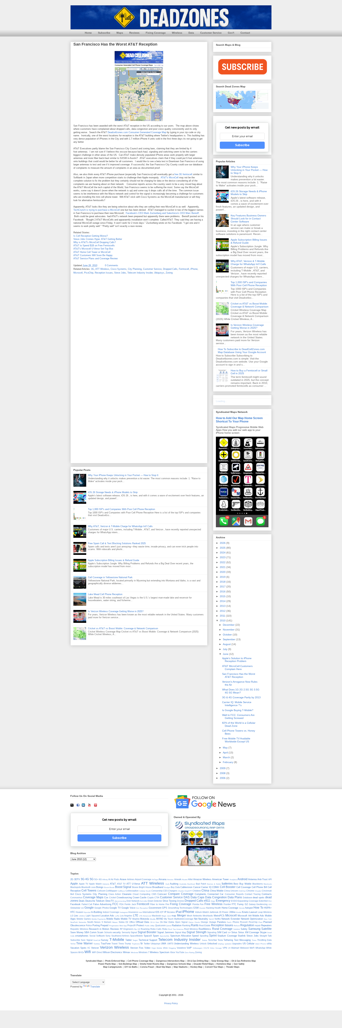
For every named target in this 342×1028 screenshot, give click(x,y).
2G (71, 879)
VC (88, 948)
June (226, 654)
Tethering (228, 940)
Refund (237, 926)
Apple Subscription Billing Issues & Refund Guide (113, 560)
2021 (223, 567)
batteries (227, 883)
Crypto (150, 897)
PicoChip (88, 272)
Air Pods (115, 879)
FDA (121, 904)
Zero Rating (190, 952)
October (228, 634)
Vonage (218, 948)
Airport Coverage (143, 879)
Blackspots (75, 887)
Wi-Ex (81, 952)
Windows (134, 952)
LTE (135, 915)
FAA (270, 901)
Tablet (128, 940)
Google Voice (128, 907)
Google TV (115, 907)
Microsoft (242, 915)
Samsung (254, 928)
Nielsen (107, 922)
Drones (180, 901)
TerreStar (212, 940)
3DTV (77, 879)
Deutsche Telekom (95, 901)
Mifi (250, 915)
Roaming (145, 929)
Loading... (221, 401)
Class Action (114, 894)
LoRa (117, 916)
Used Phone (260, 944)
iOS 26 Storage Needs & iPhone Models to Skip (113, 492)
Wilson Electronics (112, 952)
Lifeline (82, 916)
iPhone (194, 269)
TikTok (73, 944)
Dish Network (132, 901)
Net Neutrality (201, 918)
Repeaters (266, 925)
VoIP (189, 948)
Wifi (87, 952)
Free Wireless (213, 904)
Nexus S (98, 922)
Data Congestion (216, 897)
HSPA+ (268, 907)
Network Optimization (252, 918)
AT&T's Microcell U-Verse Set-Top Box (93, 248)
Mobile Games (84, 919)
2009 (223, 768)
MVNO (159, 918)
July (225, 649)
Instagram (124, 912)
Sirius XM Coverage (248, 932)
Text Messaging (242, 940)
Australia (182, 884)
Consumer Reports (234, 894)
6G (100, 879)
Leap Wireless (265, 912)
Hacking (210, 908)
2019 (223, 576)
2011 (223, 615)
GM (82, 908)
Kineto (245, 912)
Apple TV (83, 884)
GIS (270, 904)
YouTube (180, 952)
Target (135, 940)
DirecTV (109, 901)
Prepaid (104, 925)
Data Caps (197, 897)
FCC (115, 904)
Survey (104, 940)
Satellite (266, 928)
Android (242, 879)
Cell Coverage (243, 887)
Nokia (122, 922)
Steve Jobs (120, 272)
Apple (74, 883)
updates (228, 944)
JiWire (232, 912)
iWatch (205, 912)
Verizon (95, 948)
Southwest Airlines (120, 936)
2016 (223, 591)
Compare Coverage (180, 893)
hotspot (249, 907)
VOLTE (206, 948)
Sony (107, 936)
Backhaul (191, 884)
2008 (223, 773)
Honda (242, 908)
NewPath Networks (78, 922)
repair (258, 925)
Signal (134, 932)
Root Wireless (191, 929)
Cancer (197, 887)
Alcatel (184, 879)
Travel (115, 943)
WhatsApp (260, 948)
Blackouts (268, 884)
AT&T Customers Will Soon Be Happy (93, 255)
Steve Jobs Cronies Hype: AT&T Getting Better (97, 239)
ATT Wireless (102, 269)
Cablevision (186, 887)
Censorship (157, 891)
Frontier (227, 904)
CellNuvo (121, 891)
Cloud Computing (141, 894)
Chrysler (258, 891)
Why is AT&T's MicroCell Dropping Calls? (94, 242)
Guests (202, 908)
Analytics (233, 879)
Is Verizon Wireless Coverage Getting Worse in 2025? (115, 611)
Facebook (75, 904)
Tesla (220, 940)
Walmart (235, 948)
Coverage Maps (93, 897)
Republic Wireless (79, 929)
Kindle (238, 912)
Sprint (213, 935)
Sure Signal (86, 940)
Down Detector (155, 901)
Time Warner (84, 943)
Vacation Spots (78, 948)
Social (92, 936)
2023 (223, 557)
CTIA (156, 897)
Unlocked (212, 943)
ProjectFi (131, 925)
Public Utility (149, 926)
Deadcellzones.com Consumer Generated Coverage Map (137, 132)
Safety (244, 929)
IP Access (169, 912)
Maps (119, 32)
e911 (207, 900)
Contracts (267, 894)
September (229, 639)
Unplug (221, 944)
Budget (167, 887)
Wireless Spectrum (159, 952)
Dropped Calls (170, 269)
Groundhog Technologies (180, 908)
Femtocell (184, 269)
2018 (223, 581)
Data (191, 32)
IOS (157, 912)
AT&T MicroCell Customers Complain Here (237, 668)
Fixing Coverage (156, 32)
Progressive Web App (118, 926)
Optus (190, 922)
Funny (240, 904)
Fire (167, 904)
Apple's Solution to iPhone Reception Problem (237, 660)
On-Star (163, 922)
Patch (229, 922)
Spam (156, 935)
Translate (95, 986)
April (226, 752)
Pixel (260, 922)
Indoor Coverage (111, 912)
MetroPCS (219, 915)
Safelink (236, 929)
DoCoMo (143, 901)
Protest (140, 925)
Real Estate (204, 925)
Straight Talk (266, 936)
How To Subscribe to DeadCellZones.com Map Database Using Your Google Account (242, 351)
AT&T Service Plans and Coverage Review (95, 258)
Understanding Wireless (186, 943)
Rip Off (137, 929)
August (227, 644)
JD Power (223, 912)
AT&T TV (121, 884)
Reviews (134, 32)
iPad (179, 911)
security (117, 932)
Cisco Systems (118, 269)
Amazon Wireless (202, 879)
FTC (234, 904)
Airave (123, 879)
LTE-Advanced (145, 916)
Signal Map (180, 932)
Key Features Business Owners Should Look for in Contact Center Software (248, 218)
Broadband (157, 887)
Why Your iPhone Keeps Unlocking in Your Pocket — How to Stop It (123, 475)
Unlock (203, 943)
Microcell (78, 272)
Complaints (200, 894)
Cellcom (101, 891)
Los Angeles (126, 915)
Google (89, 907)
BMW (93, 887)
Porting (96, 925)
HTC (72, 912)
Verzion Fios (136, 948)
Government (155, 907)
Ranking (186, 925)
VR (229, 948)
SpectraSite (164, 936)
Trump (128, 943)
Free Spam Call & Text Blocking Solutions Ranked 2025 (117, 543)
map (174, 915)
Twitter (147, 943)
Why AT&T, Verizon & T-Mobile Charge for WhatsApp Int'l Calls (120, 526)
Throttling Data (264, 940)
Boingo (99, 887)
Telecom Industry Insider (140, 272)
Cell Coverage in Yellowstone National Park (110, 577)
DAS (187, 897)
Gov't (231, 32)
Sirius (234, 932)
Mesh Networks (194, 915)
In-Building (96, 912)
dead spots (258, 897)
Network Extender (230, 918)
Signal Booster (147, 932)
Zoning (169, 272)
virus (165, 948)
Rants (194, 925)
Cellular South (145, 891)
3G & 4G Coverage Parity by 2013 (241, 697)
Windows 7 (144, 952)
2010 (223, 620)
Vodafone (181, 948)
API (270, 879)
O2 (126, 922)
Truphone (136, 944)
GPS (164, 907)
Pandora (221, 922)
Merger (181, 915)
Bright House (145, 887)
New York (268, 919)
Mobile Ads (258, 915)
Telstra (204, 940)
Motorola (144, 918)
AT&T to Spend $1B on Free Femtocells (94, 245)
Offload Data (142, 922)
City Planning (135, 269)
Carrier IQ (206, 887)
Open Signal (181, 922)
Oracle (197, 922)
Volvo (212, 948)
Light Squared (93, 915)
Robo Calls (155, 929)
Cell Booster (227, 886)
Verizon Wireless (114, 947)
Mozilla (153, 919)
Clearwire (126, 894)
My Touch (168, 919)
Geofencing (262, 904)
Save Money (77, 932)
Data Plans (235, 897)
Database (247, 897)
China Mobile (216, 890)
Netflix (218, 919)
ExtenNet (263, 901)
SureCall (96, 940)
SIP (229, 933)
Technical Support (148, 940)
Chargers (172, 891)
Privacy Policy (171, 1003)
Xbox (172, 952)
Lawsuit (253, 912)
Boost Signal (123, 886)
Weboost (244, 948)
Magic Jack (166, 916)
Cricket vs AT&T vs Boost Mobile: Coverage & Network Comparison (123, 628)
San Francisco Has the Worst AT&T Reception (238, 675)
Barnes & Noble (214, 884)
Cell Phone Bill (259, 887)
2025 (223, 547)
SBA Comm (90, 932)
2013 (223, 605)
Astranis (105, 884)
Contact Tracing (253, 894)
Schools (108, 932)
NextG (90, 922)
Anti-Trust (262, 879)
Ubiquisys (159, 272)
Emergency (223, 900)
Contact (245, 32)
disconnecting (120, 901)
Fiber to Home (157, 904)
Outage (212, 922)
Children (197, 891)
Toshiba (97, 944)
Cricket (112, 897)
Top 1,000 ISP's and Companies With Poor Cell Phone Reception (121, 509)
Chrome (250, 891)
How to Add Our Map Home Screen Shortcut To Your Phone (239, 419)
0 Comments (111, 265)
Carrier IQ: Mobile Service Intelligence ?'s (236, 704)
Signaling (211, 932)
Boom (106, 887)
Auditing (174, 883)
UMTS (170, 943)
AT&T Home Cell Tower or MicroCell (91, 252)
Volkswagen (198, 948)
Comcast (162, 894)
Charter (181, 891)
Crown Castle (140, 897)
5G (92, 879)
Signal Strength (196, 932)
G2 (246, 904)
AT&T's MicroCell (169, 177)
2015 (223, 596)
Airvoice (170, 879)
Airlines (130, 879)
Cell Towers (88, 890)
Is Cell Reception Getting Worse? (90, 236)
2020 (223, 571)
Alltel (190, 879)
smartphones (81, 935)
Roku (164, 929)
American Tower (220, 879)
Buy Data (175, 887)
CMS (154, 894)
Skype (263, 932)
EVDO (234, 901)
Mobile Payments (99, 919)
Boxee (135, 887)
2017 (223, 586)
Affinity (105, 879)
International (149, 912)
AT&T (113, 883)
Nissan (115, 922)
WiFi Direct (97, 952)
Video (147, 948)
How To (258, 907)
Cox (106, 897)
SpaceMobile (136, 936)
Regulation (247, 925)
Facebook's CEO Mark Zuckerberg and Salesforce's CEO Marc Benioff (162, 213)
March (227, 757)
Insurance (133, 912)
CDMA (215, 887)
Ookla (171, 922)
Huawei (79, 912)
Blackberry (257, 884)
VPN (225, 948)
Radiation (177, 925)
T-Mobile (116, 939)
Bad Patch (201, 884)
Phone (236, 922)
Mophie (136, 919)
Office (132, 922)
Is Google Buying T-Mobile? (237, 710)
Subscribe (104, 32)
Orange (204, 922)
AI (109, 879)
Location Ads (107, 915)
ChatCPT (188, 891)
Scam (100, 932)
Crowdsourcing (124, 897)
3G (92, 269)
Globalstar (75, 908)
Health (217, 908)
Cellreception (132, 891)
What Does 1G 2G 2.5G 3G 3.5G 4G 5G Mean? (240, 691)
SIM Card (222, 932)
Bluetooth (86, 887)
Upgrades (237, 943)
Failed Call (87, 904)
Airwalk (177, 879)
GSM (196, 907)
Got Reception (142, 908)
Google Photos (101, 908)
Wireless (177, 32)
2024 (223, 552)
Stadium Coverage (227, 935)
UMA (163, 943)
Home (88, 32)
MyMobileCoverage (183, 919)
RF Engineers (126, 929)
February (228, 762)
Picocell (244, 922)
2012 (223, 610)
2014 (223, 601)
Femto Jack (130, 904)
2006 (223, 778)
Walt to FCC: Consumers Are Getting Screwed (238, 716)
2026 (223, 542)
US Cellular (248, 943)
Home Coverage (230, 907)
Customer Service (211, 32)
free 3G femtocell (183, 174)
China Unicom (231, 891)
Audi (167, 884)
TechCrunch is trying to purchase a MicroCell (96, 210)
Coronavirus (76, 897)
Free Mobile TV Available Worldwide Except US (236, 740)
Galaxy (252, 904)
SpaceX (148, 935)
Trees (121, 943)
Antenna (252, 879)
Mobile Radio (113, 918)
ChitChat (242, 891)
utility (269, 943)
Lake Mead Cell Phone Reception (105, 594)
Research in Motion (99, 929)
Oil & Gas (154, 922)
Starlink (242, 935)
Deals (82, 901)
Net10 (211, 919)
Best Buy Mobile (242, 883)
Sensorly (126, 932)
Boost (112, 887)
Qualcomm (160, 925)
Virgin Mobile (156, 948)
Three (254, 940)
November (229, 629)
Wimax (126, 952)
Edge (213, 901)
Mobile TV (126, 918)
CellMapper (111, 891)
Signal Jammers (165, 932)
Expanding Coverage (248, 901)
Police (89, 925)
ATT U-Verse (133, 883)
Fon (202, 904)
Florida (195, 904)
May (225, 747)
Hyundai (87, 912)
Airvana (162, 879)
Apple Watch (95, 884)
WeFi (252, 948)
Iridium (198, 912)
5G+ (96, 879)
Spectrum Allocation (180, 935)
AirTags (155, 879)
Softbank (100, 936)
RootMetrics (205, 929)
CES (165, 891)
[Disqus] (138, 323)
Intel (140, 912)
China (205, 890)
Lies (76, 915)
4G (87, 879)
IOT (162, 912)
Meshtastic (208, 915)
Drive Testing (169, 901)
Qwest (168, 926)
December (229, 624)
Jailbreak (213, 912)
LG (71, 915)
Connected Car (215, 894)
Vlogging (172, 948)
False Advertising (102, 904)
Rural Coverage (222, 928)
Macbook (156, 915)
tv (142, 943)
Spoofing (204, 936)
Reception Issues (104, 272)
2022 (223, 562)
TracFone (106, 943)
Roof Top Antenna (175, 929)
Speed (195, 935)
